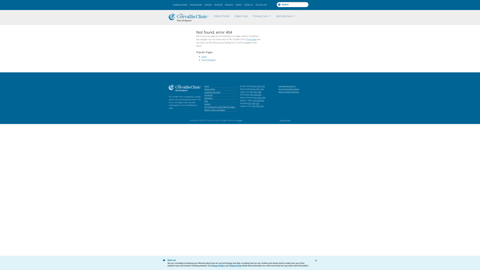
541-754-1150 (261, 4)
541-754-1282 (255, 92)
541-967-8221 (258, 100)
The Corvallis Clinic (189, 18)
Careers (239, 4)
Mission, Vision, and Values (214, 110)
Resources (229, 4)
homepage (251, 39)
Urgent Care (241, 15)
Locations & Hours (180, 4)
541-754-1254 (258, 106)
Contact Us (248, 4)
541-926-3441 (256, 95)
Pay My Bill (218, 4)
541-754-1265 (259, 97)
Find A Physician (208, 59)
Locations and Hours (212, 92)
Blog (206, 101)
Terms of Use (285, 120)
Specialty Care (284, 15)
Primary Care (260, 15)
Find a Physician (196, 4)
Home (204, 56)
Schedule (208, 4)
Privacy (239, 120)
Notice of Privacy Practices (289, 92)
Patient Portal (221, 15)
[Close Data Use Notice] (316, 260)
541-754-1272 (254, 103)
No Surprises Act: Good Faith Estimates (219, 107)
